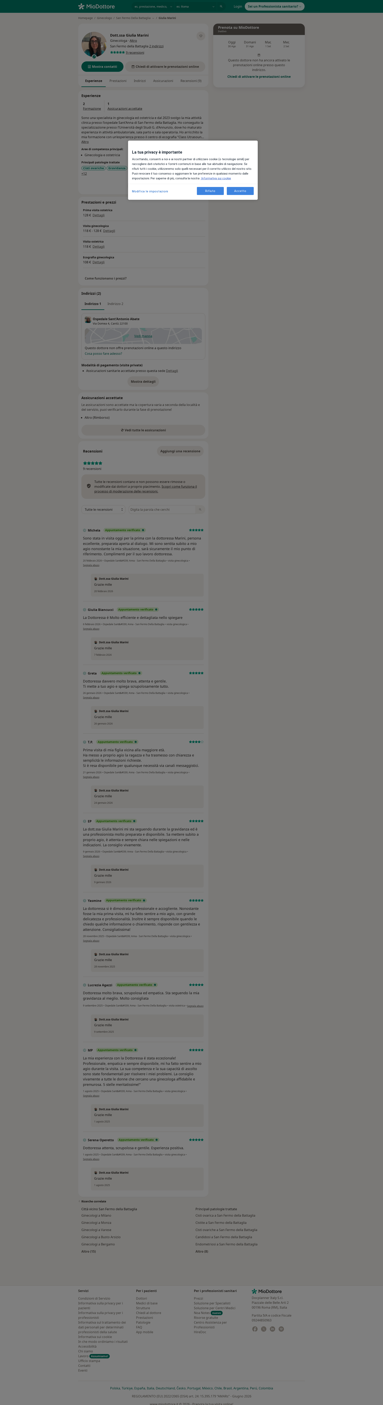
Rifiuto (210, 191)
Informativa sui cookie (215, 178)
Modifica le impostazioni (150, 191)
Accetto (240, 191)
